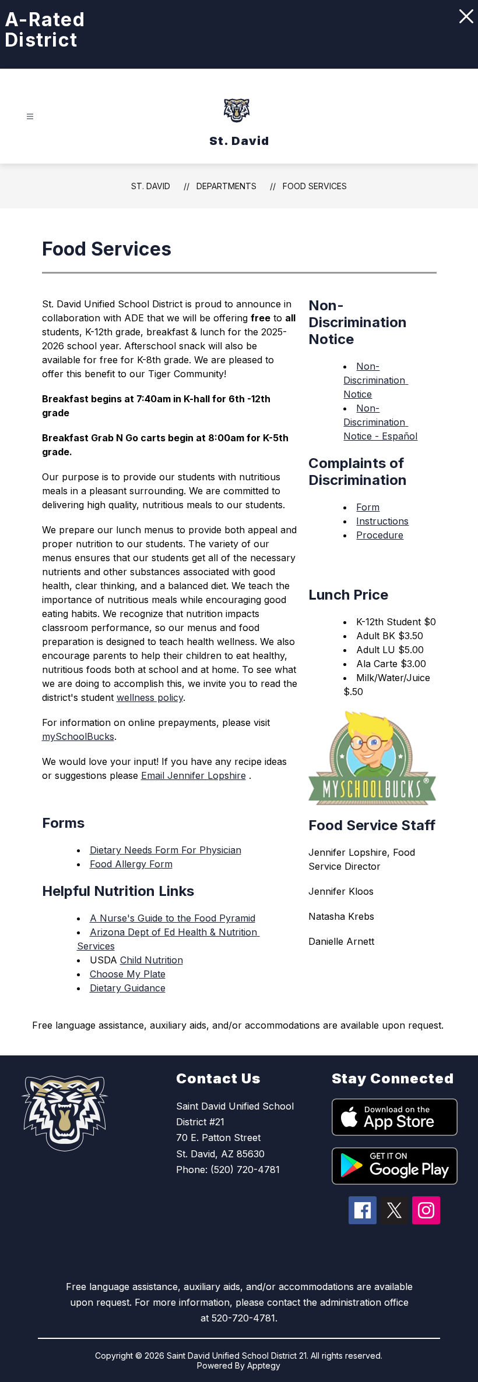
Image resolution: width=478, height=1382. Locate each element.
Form (367, 507)
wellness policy (150, 697)
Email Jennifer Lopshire (193, 775)
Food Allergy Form (131, 864)
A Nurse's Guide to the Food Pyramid (172, 918)
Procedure (379, 535)
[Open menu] (30, 116)
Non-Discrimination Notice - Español (380, 422)
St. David (150, 186)
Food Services (315, 186)
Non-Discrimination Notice (375, 380)
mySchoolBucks (78, 736)
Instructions (382, 521)
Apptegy (263, 1365)
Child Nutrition (151, 960)
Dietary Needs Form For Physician (165, 850)
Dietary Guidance (128, 988)
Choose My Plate (128, 974)
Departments (226, 186)
